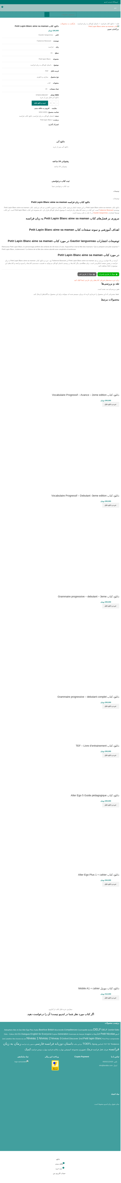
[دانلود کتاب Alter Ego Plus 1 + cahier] (104, 822)
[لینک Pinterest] (8, 2)
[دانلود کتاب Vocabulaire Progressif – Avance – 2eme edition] (101, 323)
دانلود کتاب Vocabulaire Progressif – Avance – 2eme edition (85, 394)
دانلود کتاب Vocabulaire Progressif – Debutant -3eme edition (85, 495)
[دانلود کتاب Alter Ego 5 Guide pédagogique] (104, 773)
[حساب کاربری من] (8, 7)
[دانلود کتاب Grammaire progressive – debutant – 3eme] (102, 524)
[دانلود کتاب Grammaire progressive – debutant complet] (102, 625)
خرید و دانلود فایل (40, 103)
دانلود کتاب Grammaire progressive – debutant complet (88, 696)
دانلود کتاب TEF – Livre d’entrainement (97, 745)
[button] (110, 404)
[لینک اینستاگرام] (14, 2)
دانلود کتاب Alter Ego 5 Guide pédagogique (95, 795)
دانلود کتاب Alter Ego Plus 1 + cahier (98, 874)
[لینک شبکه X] (17, 2)
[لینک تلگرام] (3, 2)
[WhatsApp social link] (6, 2)
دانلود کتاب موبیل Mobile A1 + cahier (98, 988)
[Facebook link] (20, 2)
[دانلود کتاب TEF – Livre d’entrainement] (104, 723)
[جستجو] (46, 14)
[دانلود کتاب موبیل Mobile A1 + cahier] (95, 910)
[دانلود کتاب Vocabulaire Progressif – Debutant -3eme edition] (102, 424)
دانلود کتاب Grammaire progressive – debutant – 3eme (88, 596)
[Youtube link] (11, 2)
